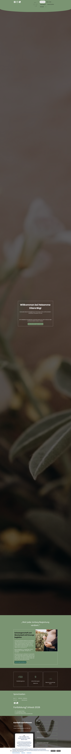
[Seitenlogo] (35, 4)
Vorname (39, 720)
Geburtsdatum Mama (42, 731)
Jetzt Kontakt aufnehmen (20, 662)
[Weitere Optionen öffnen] (46, 7)
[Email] (17, 2)
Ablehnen (58, 750)
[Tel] (20, 2)
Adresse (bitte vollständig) (43, 742)
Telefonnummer (40, 737)
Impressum (23, 752)
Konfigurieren (29, 752)
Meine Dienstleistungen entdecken (35, 324)
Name (38, 726)
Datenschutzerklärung (16, 752)
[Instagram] (15, 2)
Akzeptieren (53, 750)
